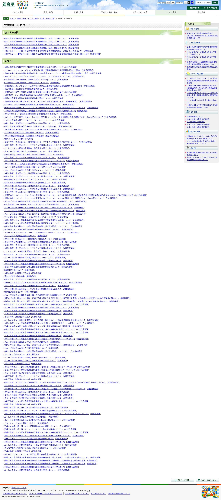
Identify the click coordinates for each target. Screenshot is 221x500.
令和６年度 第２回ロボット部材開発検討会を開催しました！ (30, 186)
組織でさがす (195, 8)
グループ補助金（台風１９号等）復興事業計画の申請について (30, 361)
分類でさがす (21, 19)
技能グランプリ (10, 139)
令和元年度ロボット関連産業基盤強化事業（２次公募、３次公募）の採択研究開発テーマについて (44, 389)
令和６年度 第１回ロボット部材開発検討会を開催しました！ (30, 192)
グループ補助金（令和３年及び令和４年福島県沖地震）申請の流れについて (35, 308)
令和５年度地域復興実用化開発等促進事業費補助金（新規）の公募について (35, 48)
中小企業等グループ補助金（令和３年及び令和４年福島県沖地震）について (35, 204)
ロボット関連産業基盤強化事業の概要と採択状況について (28, 167)
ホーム (12, 19)
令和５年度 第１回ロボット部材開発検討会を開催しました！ (30, 254)
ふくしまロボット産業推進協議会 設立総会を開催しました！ (30, 470)
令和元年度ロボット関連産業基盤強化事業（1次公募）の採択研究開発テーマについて (39, 401)
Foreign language (51, 5)
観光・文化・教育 (140, 12)
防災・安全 (78, 12)
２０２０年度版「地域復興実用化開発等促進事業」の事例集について (32, 336)
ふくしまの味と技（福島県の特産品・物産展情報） (25, 417)
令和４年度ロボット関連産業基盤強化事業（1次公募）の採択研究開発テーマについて (39, 304)
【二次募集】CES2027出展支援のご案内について (24, 89)
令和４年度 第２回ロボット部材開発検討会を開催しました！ (30, 279)
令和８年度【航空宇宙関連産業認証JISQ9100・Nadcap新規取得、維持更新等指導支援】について (202, 35)
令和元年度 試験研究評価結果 (17, 379)
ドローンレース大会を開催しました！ (20, 423)
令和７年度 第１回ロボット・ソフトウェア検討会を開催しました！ (32, 145)
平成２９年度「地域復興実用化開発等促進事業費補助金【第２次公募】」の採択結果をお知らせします (46, 457)
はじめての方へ (51, 3)
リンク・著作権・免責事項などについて (45, 494)
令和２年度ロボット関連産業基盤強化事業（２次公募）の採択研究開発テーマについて (40, 367)
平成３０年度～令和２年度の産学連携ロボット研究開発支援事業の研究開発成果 (37, 326)
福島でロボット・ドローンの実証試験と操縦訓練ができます (29, 439)
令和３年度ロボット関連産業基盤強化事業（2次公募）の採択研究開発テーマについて (39, 332)
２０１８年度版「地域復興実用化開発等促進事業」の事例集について (32, 398)
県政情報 (201, 12)
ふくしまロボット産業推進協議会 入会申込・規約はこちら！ (30, 251)
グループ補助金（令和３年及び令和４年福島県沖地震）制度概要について (34, 295)
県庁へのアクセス (19, 488)
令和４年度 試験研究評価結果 (17, 273)
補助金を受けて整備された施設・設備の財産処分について (28, 155)
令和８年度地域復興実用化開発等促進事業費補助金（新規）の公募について (35, 38)
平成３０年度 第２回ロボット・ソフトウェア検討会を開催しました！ (33, 411)
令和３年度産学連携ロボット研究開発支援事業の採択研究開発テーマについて (36, 351)
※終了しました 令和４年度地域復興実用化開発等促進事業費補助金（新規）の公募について (43, 51)
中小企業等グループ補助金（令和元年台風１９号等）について (30, 217)
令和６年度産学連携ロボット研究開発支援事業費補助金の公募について (33, 242)
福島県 (8, 4)
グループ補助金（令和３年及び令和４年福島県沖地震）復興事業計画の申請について (39, 211)
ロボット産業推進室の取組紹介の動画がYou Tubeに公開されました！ (32, 420)
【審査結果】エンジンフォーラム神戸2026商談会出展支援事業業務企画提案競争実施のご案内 (43, 86)
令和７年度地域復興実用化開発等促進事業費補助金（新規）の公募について (35, 41)
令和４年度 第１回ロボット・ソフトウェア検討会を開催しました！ (32, 289)
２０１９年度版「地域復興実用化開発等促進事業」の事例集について (32, 373)
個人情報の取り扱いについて (15, 494)
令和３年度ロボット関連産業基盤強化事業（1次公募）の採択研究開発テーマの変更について (42, 323)
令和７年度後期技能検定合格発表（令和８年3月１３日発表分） (30, 126)
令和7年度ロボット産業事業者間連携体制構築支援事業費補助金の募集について (37, 164)
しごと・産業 (170, 12)
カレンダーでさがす (211, 8)
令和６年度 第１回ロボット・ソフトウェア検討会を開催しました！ (32, 189)
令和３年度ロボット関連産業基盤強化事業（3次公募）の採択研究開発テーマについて (39, 329)
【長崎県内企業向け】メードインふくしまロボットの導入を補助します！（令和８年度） (41, 101)
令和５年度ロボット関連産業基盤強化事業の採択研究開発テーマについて (34, 264)
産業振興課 (73, 38)
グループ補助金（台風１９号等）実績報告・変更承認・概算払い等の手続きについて (39, 214)
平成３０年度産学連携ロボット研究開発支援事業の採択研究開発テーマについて (37, 436)
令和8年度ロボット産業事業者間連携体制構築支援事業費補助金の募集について (37, 95)
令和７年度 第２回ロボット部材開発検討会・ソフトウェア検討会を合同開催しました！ (41, 142)
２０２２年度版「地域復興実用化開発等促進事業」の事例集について (32, 261)
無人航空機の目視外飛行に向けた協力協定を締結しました (28, 448)
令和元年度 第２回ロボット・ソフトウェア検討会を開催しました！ (32, 376)
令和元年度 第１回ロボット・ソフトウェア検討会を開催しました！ (32, 386)
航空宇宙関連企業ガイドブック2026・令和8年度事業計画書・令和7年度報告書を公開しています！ (44, 108)
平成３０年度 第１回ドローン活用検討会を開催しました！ (29, 407)
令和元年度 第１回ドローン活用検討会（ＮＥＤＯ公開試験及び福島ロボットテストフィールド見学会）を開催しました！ (55, 382)
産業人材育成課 (65, 126)
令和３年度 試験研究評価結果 (17, 317)
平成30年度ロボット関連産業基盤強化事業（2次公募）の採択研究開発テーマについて (39, 432)
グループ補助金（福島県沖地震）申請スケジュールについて (29, 258)
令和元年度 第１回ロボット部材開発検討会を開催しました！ (30, 392)
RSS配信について (98, 494)
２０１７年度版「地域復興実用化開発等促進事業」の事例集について (32, 395)
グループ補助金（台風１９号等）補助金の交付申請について (29, 357)
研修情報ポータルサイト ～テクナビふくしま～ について (27, 179)
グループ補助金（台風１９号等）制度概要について (25, 348)
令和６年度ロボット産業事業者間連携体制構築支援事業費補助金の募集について (37, 220)
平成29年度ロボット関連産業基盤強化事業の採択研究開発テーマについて (34, 467)
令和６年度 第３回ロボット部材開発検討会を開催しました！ (30, 173)
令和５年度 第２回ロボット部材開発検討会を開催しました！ (30, 245)
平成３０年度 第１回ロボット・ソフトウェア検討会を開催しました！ (33, 429)
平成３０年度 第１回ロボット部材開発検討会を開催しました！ (31, 426)
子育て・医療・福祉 (109, 12)
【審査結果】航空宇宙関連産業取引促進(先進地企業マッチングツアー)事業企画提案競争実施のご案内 (46, 73)
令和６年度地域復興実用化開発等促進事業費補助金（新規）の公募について (35, 45)
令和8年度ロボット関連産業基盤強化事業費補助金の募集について (31, 114)
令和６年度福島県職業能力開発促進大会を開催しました (27, 183)
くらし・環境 (17, 12)
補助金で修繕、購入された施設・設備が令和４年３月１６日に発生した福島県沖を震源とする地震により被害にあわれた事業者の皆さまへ (61, 298)
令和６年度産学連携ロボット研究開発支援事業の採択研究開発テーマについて (36, 226)
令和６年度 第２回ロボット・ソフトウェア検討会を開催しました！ (32, 176)
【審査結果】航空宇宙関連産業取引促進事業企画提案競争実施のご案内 (33, 92)
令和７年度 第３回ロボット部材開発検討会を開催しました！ (30, 123)
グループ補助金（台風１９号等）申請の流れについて (26, 342)
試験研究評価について (13, 270)
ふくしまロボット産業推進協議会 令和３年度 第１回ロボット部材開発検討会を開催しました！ (44, 320)
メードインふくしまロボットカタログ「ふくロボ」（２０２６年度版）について (37, 76)
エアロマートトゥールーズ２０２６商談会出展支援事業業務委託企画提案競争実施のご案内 (42, 70)
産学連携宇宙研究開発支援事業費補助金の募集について (27, 98)
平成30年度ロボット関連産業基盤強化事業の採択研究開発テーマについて (34, 442)
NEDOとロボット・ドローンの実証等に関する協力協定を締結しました (33, 454)
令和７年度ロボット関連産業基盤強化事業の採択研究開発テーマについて (34, 161)
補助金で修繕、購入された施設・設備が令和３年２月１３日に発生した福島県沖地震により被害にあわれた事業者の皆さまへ (56, 301)
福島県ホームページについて (77, 494)
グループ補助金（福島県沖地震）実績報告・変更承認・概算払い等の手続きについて (39, 201)
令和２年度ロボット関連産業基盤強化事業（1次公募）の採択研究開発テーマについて (39, 370)
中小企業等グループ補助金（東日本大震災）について (26, 83)
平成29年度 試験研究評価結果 (17, 451)
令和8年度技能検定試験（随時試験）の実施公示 (24, 133)
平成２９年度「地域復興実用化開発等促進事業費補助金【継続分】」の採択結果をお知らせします (44, 464)
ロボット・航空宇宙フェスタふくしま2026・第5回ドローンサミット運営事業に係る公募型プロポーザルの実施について (53, 117)
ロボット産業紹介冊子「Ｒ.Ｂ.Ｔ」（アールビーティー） (27, 120)
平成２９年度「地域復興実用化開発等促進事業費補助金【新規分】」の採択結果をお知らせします (44, 461)
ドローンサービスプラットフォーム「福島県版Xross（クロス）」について (35, 233)
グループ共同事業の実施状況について (20, 236)
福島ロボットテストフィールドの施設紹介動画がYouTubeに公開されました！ (36, 282)
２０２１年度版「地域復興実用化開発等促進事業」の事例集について (32, 311)
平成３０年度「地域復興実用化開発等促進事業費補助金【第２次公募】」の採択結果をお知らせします (46, 414)
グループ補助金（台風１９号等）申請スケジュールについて (29, 170)
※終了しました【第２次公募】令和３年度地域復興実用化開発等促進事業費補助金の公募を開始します (46, 54)
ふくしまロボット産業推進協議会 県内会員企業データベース (30, 148)
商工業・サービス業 (47, 19)
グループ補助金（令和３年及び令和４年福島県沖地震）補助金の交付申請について (38, 208)
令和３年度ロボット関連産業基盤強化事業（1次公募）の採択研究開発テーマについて (39, 339)
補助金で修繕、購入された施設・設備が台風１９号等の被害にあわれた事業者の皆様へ (40, 345)
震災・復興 (48, 12)
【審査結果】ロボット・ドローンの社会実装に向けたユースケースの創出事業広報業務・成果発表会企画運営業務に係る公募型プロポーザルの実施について (68, 195)
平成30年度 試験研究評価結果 (17, 404)
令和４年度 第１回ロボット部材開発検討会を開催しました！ (30, 286)
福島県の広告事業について (119, 494)
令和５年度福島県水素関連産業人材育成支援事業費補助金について (32, 267)
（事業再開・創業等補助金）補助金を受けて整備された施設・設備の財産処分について (40, 111)
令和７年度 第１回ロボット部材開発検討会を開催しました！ (30, 158)
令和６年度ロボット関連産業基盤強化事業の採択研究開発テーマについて (34, 223)
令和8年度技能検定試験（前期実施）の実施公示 (24, 136)
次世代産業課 (70, 67)
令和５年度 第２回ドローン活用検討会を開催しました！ (28, 239)
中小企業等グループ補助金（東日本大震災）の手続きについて (30, 80)
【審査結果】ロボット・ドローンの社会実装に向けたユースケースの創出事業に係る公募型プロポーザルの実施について (54, 198)
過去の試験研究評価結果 (14, 276)
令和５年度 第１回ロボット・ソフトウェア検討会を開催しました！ (32, 248)
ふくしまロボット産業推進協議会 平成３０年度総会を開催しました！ (33, 445)
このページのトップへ (207, 480)
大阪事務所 (53, 417)
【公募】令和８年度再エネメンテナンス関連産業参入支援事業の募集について (36, 129)
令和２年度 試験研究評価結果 (17, 364)
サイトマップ (51, 7)
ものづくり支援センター (14, 354)
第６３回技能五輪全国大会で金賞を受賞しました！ (25, 151)
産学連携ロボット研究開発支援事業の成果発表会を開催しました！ (32, 229)
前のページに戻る (182, 480)
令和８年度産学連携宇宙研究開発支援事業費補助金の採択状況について (33, 67)
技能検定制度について (13, 292)
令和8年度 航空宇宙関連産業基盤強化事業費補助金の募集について (32, 105)
